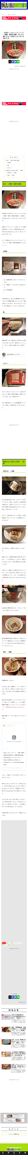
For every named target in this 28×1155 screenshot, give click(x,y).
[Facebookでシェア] (12, 61)
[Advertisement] (14, 84)
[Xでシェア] (10, 61)
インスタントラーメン (17, 943)
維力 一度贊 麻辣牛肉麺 (13, 160)
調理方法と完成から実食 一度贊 (15, 170)
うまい (9, 943)
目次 (12, 157)
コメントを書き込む (14, 1134)
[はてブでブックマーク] (15, 61)
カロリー (10, 167)
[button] (25, 566)
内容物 (9, 162)
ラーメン (5, 945)
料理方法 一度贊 (12, 172)
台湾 (4, 943)
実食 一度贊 (11, 175)
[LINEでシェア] (18, 61)
